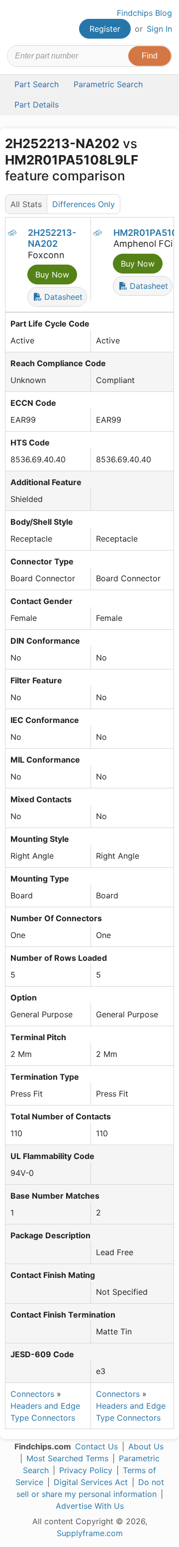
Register (105, 29)
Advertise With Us (90, 1506)
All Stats (26, 204)
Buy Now (52, 274)
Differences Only (83, 204)
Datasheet (62, 297)
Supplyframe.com (90, 1533)
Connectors (32, 1394)
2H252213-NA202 (52, 238)
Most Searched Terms (67, 1458)
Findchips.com (15, 22)
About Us (146, 1446)
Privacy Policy (85, 1470)
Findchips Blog (144, 13)
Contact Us (96, 1446)
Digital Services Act (91, 1482)
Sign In (159, 29)
